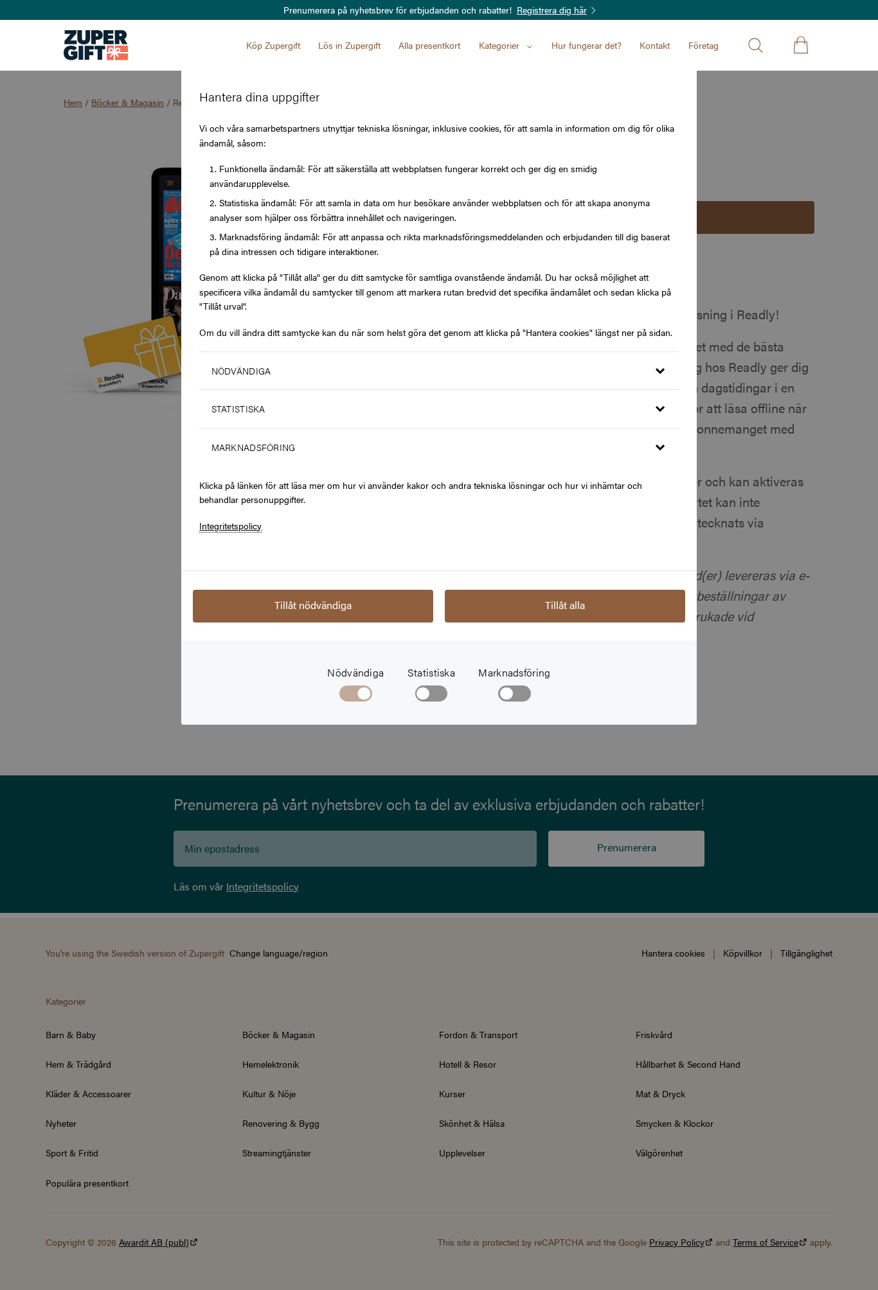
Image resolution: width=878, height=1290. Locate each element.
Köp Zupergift (273, 45)
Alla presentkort (429, 45)
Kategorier (499, 45)
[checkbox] (431, 696)
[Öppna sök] (755, 45)
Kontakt (655, 45)
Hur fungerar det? (586, 45)
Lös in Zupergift (349, 45)
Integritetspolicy (230, 525)
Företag (703, 45)
